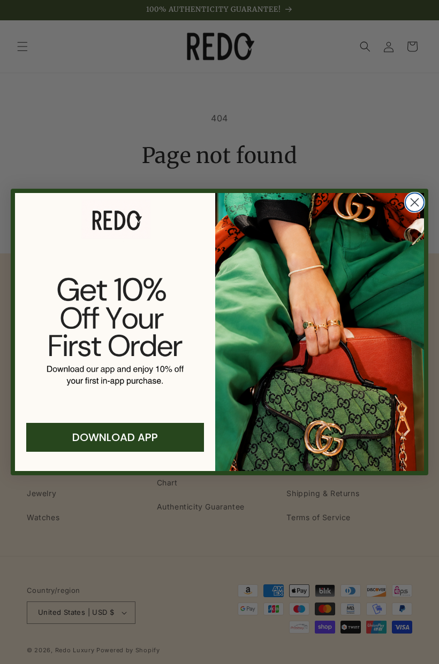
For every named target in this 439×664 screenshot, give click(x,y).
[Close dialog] (414, 202)
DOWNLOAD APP (115, 437)
